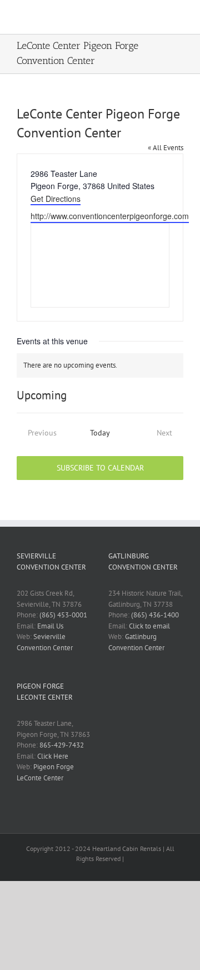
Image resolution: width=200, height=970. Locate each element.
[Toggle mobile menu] (178, 17)
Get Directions (56, 198)
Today (100, 432)
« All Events (165, 147)
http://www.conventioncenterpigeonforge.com (110, 215)
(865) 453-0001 (63, 615)
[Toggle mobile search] (158, 17)
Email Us (50, 626)
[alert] (100, 365)
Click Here (52, 756)
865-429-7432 (61, 745)
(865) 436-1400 (155, 615)
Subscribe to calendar (100, 468)
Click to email (149, 626)
